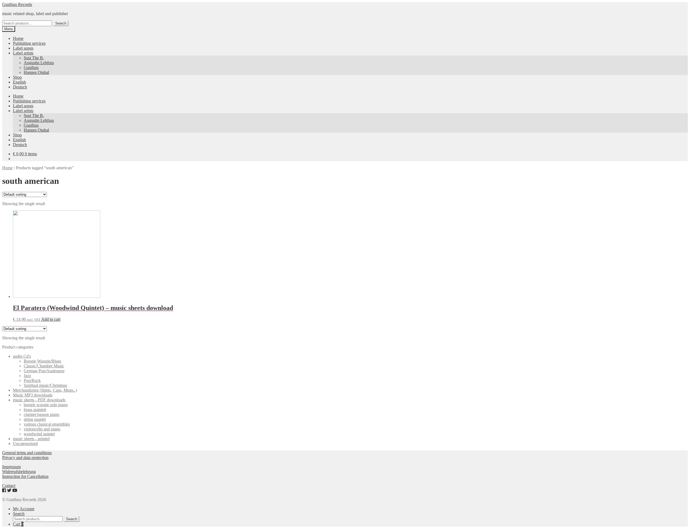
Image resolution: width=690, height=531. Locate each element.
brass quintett (35, 409)
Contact (8, 485)
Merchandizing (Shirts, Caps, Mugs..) (45, 390)
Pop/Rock (32, 380)
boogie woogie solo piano (46, 404)
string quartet (35, 419)
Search (60, 23)
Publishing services (29, 43)
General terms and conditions (27, 452)
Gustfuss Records (17, 4)
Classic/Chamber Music (44, 366)
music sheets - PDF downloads (39, 400)
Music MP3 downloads (33, 395)
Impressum (11, 466)
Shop (17, 77)
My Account (23, 508)
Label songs (23, 48)
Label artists (23, 53)
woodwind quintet (39, 434)
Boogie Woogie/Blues (42, 361)
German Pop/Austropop (44, 370)
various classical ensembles (47, 424)
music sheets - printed (31, 438)
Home (18, 38)
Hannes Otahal (36, 72)
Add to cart (50, 319)
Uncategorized (25, 443)
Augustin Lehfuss (39, 62)
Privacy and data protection (25, 457)
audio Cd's (22, 356)
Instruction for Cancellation (25, 476)
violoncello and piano (42, 429)
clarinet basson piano (41, 414)
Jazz (27, 375)
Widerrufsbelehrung (19, 471)
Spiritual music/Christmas (45, 385)
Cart (18, 524)
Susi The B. (34, 58)
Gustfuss (31, 67)
